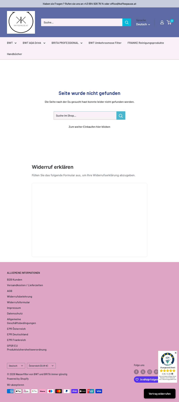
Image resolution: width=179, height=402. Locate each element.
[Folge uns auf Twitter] (143, 371)
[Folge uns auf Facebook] (136, 371)
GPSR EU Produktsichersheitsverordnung (26, 347)
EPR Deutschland (17, 334)
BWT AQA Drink (32, 42)
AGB (9, 290)
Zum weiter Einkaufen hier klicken (89, 126)
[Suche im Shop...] (120, 115)
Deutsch (13, 365)
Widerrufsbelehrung (19, 296)
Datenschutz (15, 313)
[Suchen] (126, 22)
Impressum (14, 307)
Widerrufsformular (18, 302)
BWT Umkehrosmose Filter (105, 42)
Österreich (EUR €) (38, 365)
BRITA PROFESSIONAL (65, 42)
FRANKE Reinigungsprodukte (146, 42)
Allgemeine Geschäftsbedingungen (21, 321)
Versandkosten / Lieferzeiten (25, 285)
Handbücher (14, 53)
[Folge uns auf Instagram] (149, 371)
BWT (10, 42)
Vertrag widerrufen (160, 393)
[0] (169, 22)
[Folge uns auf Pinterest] (156, 371)
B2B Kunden (14, 279)
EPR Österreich (16, 328)
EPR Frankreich (16, 339)
